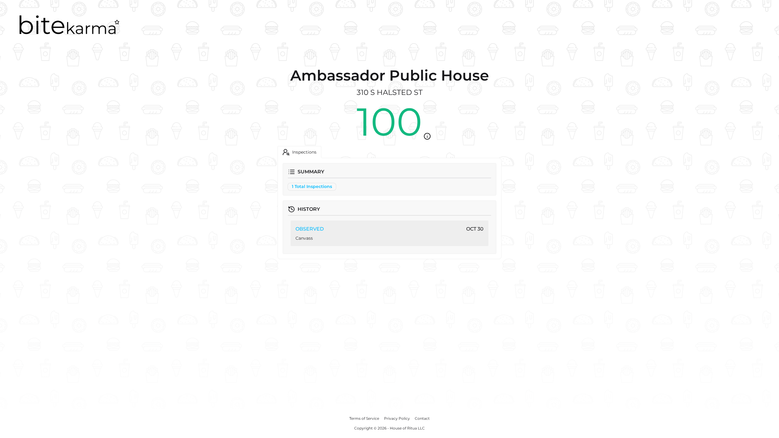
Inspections (304, 152)
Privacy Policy (397, 418)
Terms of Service (364, 418)
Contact (422, 418)
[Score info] (427, 136)
